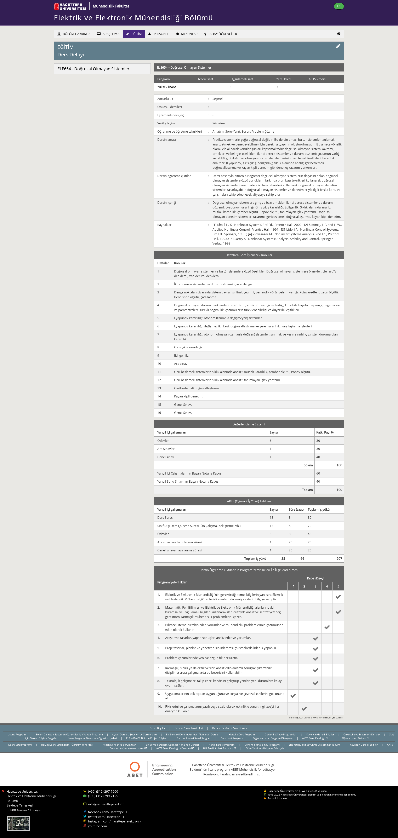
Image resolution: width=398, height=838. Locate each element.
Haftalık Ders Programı (242, 734)
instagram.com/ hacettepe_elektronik (114, 821)
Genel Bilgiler (158, 728)
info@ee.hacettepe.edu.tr (106, 804)
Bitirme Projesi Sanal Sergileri (194, 738)
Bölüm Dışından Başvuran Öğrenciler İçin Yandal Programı (69, 734)
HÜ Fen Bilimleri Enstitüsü (218, 748)
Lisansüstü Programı (20, 744)
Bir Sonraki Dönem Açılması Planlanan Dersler (193, 734)
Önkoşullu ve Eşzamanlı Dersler (362, 734)
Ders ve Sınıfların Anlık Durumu (230, 728)
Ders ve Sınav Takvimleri (189, 728)
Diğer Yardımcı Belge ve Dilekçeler (273, 738)
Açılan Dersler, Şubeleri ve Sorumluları (134, 734)
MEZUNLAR (189, 34)
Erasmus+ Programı (232, 738)
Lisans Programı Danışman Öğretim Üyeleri (92, 738)
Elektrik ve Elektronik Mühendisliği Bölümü (133, 17)
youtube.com (97, 826)
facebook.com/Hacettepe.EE (108, 812)
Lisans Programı (17, 734)
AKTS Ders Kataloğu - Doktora (173, 748)
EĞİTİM (136, 34)
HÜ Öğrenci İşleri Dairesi (352, 738)
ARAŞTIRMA (111, 34)
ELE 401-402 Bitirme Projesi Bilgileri (147, 738)
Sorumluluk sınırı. (278, 798)
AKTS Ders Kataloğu (314, 738)
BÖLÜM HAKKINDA (76, 34)
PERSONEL (161, 34)
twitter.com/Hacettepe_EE (106, 817)
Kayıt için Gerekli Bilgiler (320, 734)
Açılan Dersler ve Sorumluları (120, 744)
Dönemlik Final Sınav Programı (262, 744)
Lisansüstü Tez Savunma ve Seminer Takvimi (315, 744)
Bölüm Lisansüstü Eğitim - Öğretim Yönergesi (67, 744)
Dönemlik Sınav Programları (281, 734)
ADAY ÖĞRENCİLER (223, 34)
